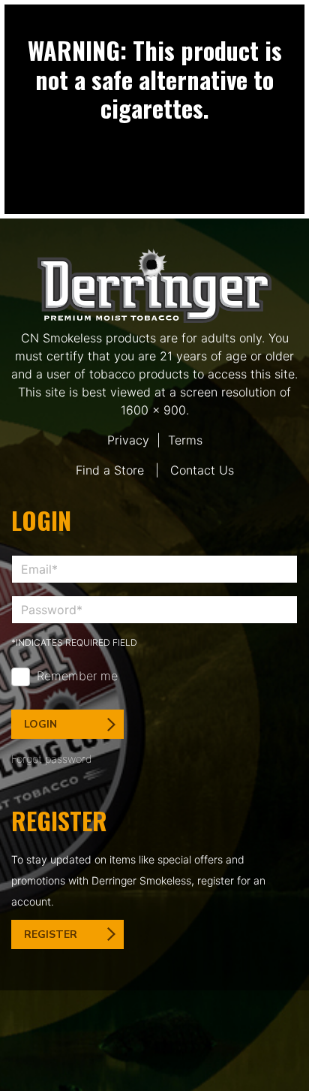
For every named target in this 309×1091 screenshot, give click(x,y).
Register (50, 934)
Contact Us (202, 470)
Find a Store (110, 470)
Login (40, 724)
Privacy (128, 440)
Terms (185, 440)
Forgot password (51, 758)
